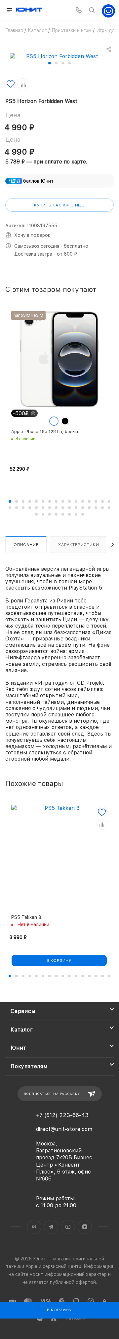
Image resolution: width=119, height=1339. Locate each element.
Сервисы (23, 1011)
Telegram (51, 1227)
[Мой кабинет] (108, 10)
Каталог (22, 1030)
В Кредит (23, 988)
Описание (26, 544)
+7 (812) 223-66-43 (62, 1115)
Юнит (18, 1048)
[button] (49, 63)
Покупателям (29, 1066)
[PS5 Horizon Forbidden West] (59, 56)
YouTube (68, 1227)
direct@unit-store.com (64, 1129)
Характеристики (78, 544)
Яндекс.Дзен (85, 1227)
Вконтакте (34, 1227)
